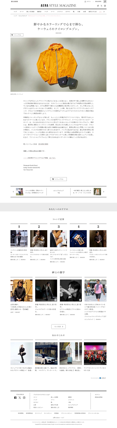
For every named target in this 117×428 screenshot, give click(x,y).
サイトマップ (38, 413)
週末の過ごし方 (55, 407)
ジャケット (60, 11)
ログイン (89, 1)
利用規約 (56, 413)
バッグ (46, 11)
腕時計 (39, 11)
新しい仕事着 (30, 11)
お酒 (84, 11)
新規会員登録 (98, 1)
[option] (14, 11)
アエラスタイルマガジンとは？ (42, 394)
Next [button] (100, 11)
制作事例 (70, 407)
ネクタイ (68, 11)
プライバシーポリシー (66, 413)
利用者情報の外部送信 (80, 413)
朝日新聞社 (21, 413)
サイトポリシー (48, 413)
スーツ (22, 11)
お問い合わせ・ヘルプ (58, 417)
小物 (78, 11)
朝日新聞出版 (29, 413)
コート (52, 11)
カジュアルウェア (73, 405)
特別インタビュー (38, 407)
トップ (15, 11)
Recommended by (95, 378)
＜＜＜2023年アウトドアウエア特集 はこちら (39, 158)
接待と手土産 (93, 11)
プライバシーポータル (93, 413)
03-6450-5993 (43, 144)
